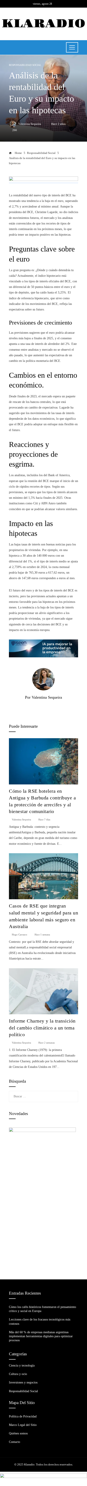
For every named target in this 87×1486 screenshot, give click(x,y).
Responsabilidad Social (25, 65)
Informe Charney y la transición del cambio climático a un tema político (42, 1027)
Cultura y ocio (18, 1374)
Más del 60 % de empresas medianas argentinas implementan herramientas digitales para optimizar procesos (41, 1336)
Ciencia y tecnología (22, 1365)
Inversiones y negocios (23, 1382)
